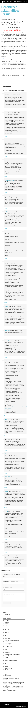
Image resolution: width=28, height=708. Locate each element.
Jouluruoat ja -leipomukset (10, 644)
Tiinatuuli (7, 262)
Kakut (6, 649)
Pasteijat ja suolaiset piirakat (11, 660)
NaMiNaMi (7, 330)
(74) (7, 625)
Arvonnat (10, 77)
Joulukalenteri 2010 (18, 77)
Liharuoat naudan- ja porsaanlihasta (12, 654)
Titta (6, 419)
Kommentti (5, 592)
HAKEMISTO (8, 614)
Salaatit (6, 665)
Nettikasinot (8, 1)
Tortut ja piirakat (8, 668)
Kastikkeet (7, 651)
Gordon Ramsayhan (7, 68)
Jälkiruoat (7, 648)
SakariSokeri (8, 477)
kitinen (6, 306)
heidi (6, 212)
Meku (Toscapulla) (9, 180)
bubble (6, 491)
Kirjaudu (25, 1)
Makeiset (7, 655)
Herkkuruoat (7, 638)
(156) (7, 622)
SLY (5, 663)
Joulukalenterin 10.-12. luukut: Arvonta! (12, 23)
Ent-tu (6, 511)
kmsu (6, 112)
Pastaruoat (7, 658)
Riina (6, 140)
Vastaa (5, 109)
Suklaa (6, 666)
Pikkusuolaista (8, 662)
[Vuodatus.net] (6, 704)
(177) (7, 623)
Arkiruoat (7, 632)
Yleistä (5, 80)
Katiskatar (7, 160)
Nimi (4, 576)
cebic (6, 361)
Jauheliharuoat (8, 641)
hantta (6, 196)
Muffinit (6, 657)
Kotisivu (10, 586)
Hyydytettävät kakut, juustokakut (12, 640)
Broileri (6, 637)
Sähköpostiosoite (10, 581)
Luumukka (7, 340)
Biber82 (7, 454)
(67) (7, 620)
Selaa (14, 1)
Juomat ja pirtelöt (8, 646)
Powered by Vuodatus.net (21, 706)
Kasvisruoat (7, 652)
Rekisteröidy (19, 1)
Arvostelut (7, 635)
